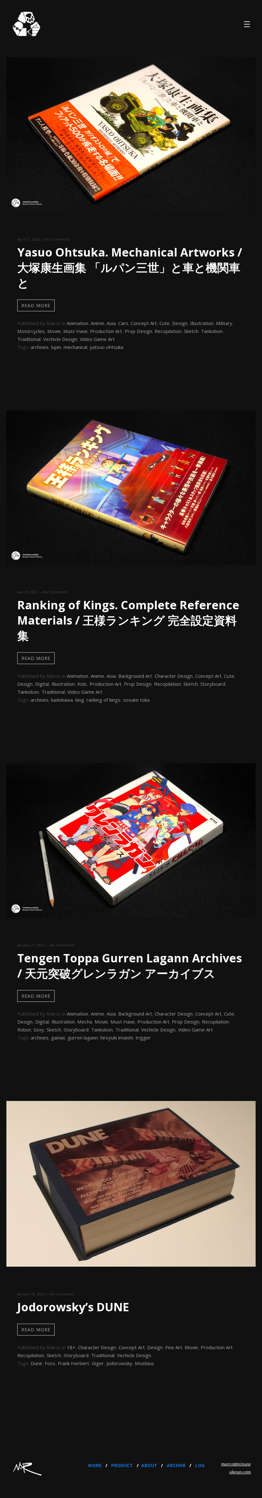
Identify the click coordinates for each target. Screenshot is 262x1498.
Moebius (144, 1363)
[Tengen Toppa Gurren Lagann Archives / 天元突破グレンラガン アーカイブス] (131, 915)
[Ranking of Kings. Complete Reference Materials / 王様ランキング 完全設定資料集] (131, 562)
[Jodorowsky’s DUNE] (131, 1264)
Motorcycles (31, 331)
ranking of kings (103, 700)
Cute (164, 323)
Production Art (106, 331)
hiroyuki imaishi (116, 1037)
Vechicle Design (60, 339)
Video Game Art (97, 339)
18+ (71, 1347)
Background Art (135, 676)
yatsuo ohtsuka (106, 347)
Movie (54, 331)
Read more (35, 305)
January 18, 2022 (30, 1294)
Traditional (29, 339)
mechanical (75, 347)
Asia (111, 323)
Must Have (75, 331)
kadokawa (62, 700)
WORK (95, 1465)
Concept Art (144, 323)
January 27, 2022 (30, 945)
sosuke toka (136, 700)
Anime (97, 323)
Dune (36, 1363)
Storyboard (212, 684)
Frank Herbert (73, 1363)
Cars (123, 323)
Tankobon (212, 331)
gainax (58, 1037)
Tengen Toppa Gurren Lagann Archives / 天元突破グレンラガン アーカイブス (129, 965)
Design (180, 323)
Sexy (39, 1029)
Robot (24, 1029)
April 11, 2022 (28, 239)
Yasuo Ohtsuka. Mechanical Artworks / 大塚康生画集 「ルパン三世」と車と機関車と (129, 267)
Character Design (174, 676)
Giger (98, 1363)
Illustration (201, 323)
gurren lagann (83, 1037)
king (79, 700)
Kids (82, 684)
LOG (199, 1465)
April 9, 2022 (27, 592)
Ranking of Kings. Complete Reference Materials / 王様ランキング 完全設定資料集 (128, 620)
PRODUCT (122, 1465)
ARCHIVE (176, 1465)
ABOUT (149, 1465)
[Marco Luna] (26, 24)
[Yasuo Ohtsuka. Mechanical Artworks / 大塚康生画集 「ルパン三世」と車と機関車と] (131, 209)
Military (224, 323)
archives (40, 347)
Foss (50, 1363)
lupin (56, 347)
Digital (42, 684)
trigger (143, 1037)
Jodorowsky (119, 1363)
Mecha (84, 1021)
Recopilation (168, 331)
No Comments (57, 239)
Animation (77, 323)
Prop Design (138, 331)
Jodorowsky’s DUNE (73, 1307)
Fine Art (173, 1347)
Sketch (191, 331)
